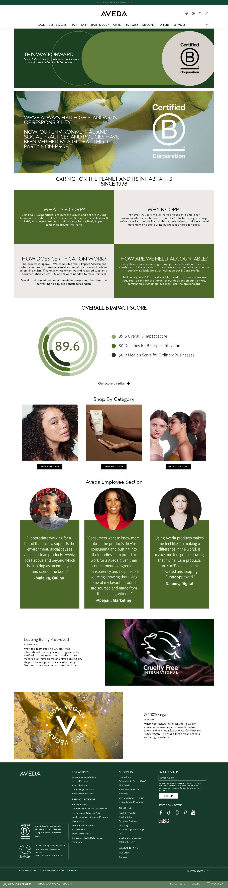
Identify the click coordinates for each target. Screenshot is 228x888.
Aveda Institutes (80, 785)
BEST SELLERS (58, 24)
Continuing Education (83, 789)
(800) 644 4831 (127, 842)
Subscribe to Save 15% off (132, 781)
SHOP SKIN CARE (178, 466)
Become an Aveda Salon (84, 777)
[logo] (114, 13)
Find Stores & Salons (186, 13)
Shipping (123, 825)
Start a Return (126, 817)
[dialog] (207, 24)
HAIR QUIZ (131, 24)
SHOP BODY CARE (114, 466)
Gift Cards (124, 785)
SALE (41, 24)
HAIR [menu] (74, 24)
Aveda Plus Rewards (129, 789)
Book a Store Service (130, 837)
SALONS (196, 884)
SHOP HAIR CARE (50, 466)
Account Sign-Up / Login (131, 829)
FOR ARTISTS (177, 884)
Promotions (125, 777)
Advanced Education (83, 793)
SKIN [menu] (84, 24)
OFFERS (164, 24)
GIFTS (117, 24)
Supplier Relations (81, 833)
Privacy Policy (79, 804)
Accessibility (78, 829)
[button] (114, 383)
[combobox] (198, 871)
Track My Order (127, 812)
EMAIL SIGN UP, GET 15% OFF (55, 884)
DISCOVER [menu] (148, 24)
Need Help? (126, 807)
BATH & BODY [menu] (100, 24)
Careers (123, 856)
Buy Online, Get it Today (132, 797)
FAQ (121, 833)
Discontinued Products (131, 802)
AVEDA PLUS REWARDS (19, 884)
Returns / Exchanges (129, 821)
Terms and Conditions (83, 825)
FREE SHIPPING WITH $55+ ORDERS (114, 2)
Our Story (124, 852)
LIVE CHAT (217, 884)
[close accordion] (128, 383)
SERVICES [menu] (180, 24)
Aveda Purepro (80, 781)
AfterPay (123, 793)
